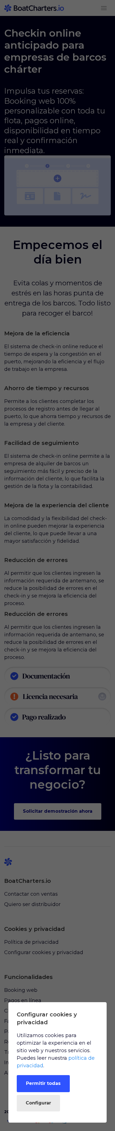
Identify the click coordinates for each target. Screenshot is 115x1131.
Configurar (38, 1103)
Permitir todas (43, 1083)
